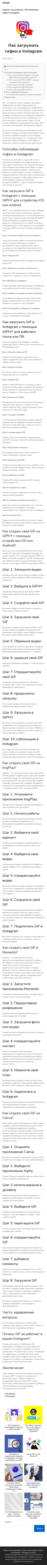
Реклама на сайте (29, 1552)
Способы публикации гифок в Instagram (21, 72)
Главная (5, 9)
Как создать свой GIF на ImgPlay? (21, 85)
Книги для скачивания (12, 1550)
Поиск (8, 1522)
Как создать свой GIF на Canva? (20, 90)
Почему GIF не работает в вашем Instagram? (25, 95)
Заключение (10, 97)
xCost (6, 3)
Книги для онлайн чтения (33, 1550)
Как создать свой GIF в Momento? (21, 87)
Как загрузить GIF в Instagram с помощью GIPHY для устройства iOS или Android (24, 76)
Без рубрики (17, 9)
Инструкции (10, 1396)
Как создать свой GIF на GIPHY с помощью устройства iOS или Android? (24, 81)
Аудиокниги (15, 1552)
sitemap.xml (28, 1561)
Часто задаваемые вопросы (16, 92)
